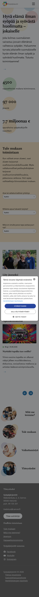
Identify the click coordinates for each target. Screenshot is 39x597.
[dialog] (19, 298)
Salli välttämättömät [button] (20, 312)
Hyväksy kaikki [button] (20, 306)
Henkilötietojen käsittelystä (13, 301)
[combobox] (34, 279)
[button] (19, 316)
